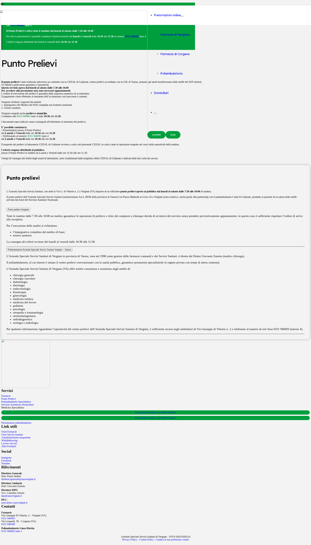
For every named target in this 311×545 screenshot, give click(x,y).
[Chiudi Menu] (155, 113)
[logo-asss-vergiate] (73, 156)
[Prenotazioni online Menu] (182, 16)
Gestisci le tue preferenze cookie (172, 539)
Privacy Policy (129, 539)
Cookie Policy (146, 539)
